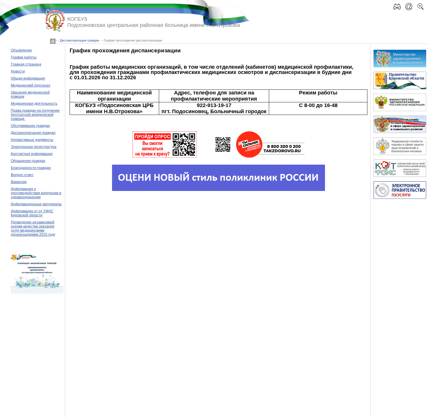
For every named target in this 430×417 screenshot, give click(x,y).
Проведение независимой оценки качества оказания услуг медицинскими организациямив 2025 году (33, 228)
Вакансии (19, 182)
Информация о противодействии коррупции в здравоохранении (36, 193)
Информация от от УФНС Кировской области (32, 213)
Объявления (21, 50)
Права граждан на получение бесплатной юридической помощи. (35, 114)
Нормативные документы (32, 140)
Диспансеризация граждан (79, 40)
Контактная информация (32, 154)
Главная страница (26, 64)
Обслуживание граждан (30, 126)
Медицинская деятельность (34, 103)
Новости (18, 71)
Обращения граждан (28, 161)
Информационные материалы (36, 204)
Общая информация (28, 78)
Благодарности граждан (31, 168)
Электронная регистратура (33, 147)
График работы (24, 57)
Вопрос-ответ (22, 175)
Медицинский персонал (30, 85)
